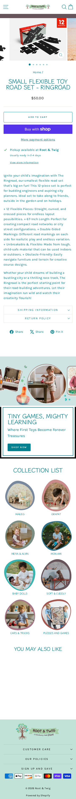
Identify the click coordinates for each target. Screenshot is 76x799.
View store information (24, 162)
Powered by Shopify (38, 795)
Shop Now (19, 447)
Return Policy (38, 318)
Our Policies (37, 758)
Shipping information (38, 309)
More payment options (38, 139)
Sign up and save (37, 768)
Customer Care (37, 749)
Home (37, 72)
